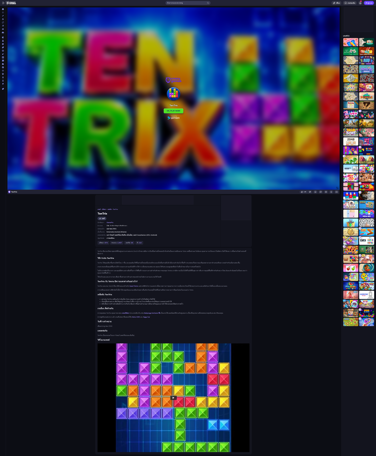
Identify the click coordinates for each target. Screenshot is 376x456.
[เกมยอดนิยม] (3, 19)
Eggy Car (146, 317)
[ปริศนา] (3, 64)
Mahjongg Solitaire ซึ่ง (152, 313)
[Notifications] (360, 3)
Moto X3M (136, 317)
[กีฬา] (3, 47)
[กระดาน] (3, 40)
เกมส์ (99, 209)
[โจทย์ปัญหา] (3, 60)
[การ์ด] (3, 44)
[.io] (3, 37)
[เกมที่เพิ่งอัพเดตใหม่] (3, 22)
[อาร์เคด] (3, 80)
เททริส (110, 209)
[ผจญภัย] (3, 67)
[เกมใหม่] (3, 15)
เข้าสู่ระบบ (368, 3)
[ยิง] (3, 70)
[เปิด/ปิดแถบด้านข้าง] (3, 3)
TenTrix (115, 209)
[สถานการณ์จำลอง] (3, 77)
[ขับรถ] (3, 50)
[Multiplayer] (3, 29)
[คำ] (3, 57)
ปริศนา (104, 209)
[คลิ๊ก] (3, 54)
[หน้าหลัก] (3, 9)
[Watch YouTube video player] (173, 397)
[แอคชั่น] (3, 84)
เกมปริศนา (125, 313)
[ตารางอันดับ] (3, 32)
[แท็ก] (3, 89)
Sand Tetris (134, 286)
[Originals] (3, 25)
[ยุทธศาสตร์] (3, 74)
